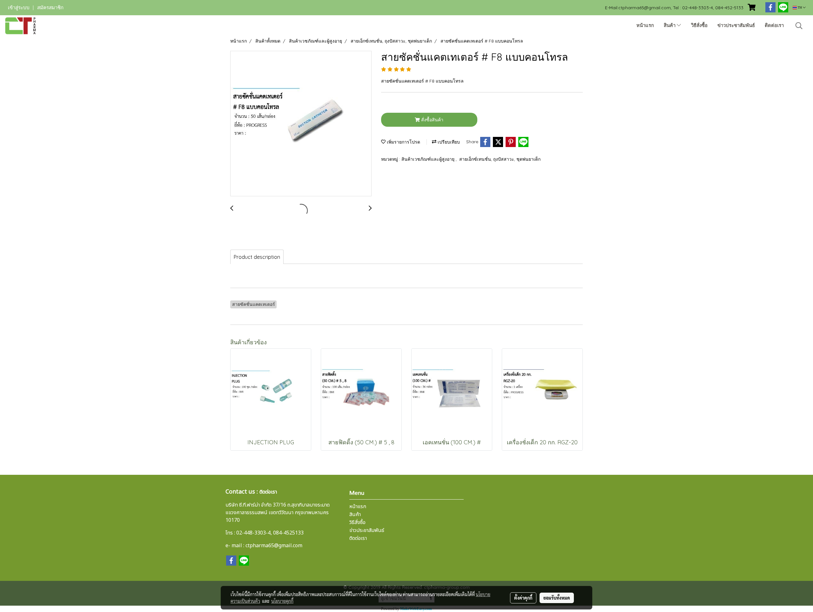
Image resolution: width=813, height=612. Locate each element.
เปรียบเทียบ (448, 142)
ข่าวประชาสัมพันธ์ (736, 25)
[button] (799, 26)
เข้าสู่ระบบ (19, 7)
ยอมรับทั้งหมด (556, 598)
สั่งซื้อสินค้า (431, 120)
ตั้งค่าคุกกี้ (523, 598)
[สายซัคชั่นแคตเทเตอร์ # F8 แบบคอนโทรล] (301, 124)
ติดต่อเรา (774, 25)
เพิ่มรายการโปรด (403, 142)
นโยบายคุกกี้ (282, 601)
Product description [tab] (257, 257)
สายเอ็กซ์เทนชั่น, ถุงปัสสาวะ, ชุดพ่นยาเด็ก (500, 159)
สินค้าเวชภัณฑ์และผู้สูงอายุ (428, 159)
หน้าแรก (645, 25)
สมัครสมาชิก (50, 7)
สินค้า (670, 25)
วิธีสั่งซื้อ (699, 25)
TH (800, 7)
